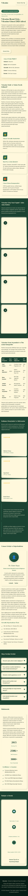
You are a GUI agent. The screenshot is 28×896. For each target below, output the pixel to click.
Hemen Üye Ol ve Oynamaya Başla (14, 860)
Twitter (16, 583)
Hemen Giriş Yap (21, 2)
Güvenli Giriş (6, 51)
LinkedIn (11, 583)
